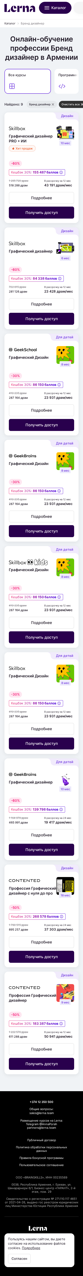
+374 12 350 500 (41, 1102)
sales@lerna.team (41, 1113)
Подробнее (31, 1248)
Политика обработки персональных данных (41, 1148)
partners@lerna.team (41, 1127)
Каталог (9, 23)
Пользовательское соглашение (41, 1165)
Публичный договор (41, 1140)
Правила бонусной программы (41, 1158)
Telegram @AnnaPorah (41, 1124)
